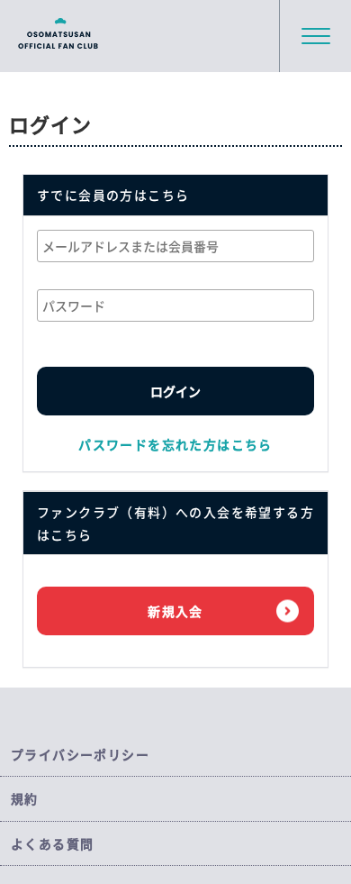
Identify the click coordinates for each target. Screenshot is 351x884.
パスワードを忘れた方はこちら (175, 444)
